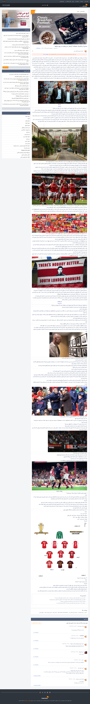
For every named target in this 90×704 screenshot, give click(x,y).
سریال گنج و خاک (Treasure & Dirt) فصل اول (20, 98)
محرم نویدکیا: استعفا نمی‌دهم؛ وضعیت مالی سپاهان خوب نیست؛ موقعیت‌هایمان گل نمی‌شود (16, 53)
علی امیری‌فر (81, 651)
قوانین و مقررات (27, 700)
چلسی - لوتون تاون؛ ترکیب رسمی (22, 33)
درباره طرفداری (62, 1)
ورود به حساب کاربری (36, 623)
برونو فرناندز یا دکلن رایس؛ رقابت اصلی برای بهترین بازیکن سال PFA (15, 91)
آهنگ (29, 118)
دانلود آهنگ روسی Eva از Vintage (22, 96)
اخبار (78, 11)
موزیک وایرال (27, 125)
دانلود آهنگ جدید (26, 136)
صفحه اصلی (44, 5)
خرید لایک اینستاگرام (26, 127)
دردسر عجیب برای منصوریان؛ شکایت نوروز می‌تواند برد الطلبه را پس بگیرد (15, 60)
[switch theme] (4, 1)
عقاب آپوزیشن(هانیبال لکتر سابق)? (77, 643)
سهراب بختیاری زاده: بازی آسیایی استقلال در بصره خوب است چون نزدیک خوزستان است (16, 57)
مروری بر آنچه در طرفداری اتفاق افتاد (21, 76)
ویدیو (73, 1)
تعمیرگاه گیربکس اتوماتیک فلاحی (23, 152)
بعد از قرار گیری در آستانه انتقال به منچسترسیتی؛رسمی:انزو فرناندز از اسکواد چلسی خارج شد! (15, 105)
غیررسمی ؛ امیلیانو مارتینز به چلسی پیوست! (20, 93)
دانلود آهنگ (27, 116)
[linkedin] (47, 692)
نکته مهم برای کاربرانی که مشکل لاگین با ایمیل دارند (18, 74)
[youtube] (45, 692)
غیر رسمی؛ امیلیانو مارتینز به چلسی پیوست (20, 44)
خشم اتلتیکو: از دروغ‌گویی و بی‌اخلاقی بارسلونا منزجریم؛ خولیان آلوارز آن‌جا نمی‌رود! (15, 42)
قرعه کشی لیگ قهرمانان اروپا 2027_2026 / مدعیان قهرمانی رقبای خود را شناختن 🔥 (16, 101)
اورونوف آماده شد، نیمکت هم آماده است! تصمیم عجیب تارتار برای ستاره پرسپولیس (16, 36)
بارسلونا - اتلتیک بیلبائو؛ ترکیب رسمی (21, 50)
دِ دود (83, 660)
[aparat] (50, 692)
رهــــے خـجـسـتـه (81, 626)
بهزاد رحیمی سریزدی (80, 679)
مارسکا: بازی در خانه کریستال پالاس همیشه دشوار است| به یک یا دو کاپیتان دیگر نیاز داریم (15, 83)
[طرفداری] (73, 5)
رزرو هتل (28, 132)
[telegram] (42, 692)
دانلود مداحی (27, 141)
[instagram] (40, 692)
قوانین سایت (45, 54)
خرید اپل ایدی (27, 134)
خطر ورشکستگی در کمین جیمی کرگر (21, 85)
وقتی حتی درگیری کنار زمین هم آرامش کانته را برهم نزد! (18, 39)
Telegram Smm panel (25, 150)
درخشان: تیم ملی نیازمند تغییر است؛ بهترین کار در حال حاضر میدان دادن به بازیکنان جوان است (15, 64)
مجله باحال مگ (27, 148)
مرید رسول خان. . (80, 668)
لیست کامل (5, 67)
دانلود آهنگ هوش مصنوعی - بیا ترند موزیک (21, 145)
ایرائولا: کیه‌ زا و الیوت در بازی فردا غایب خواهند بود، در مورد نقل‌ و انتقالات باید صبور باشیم (16, 89)
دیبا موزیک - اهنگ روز (25, 130)
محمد (59, 106)
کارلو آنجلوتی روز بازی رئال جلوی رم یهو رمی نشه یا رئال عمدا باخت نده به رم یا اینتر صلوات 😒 (16, 79)
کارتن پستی (27, 143)
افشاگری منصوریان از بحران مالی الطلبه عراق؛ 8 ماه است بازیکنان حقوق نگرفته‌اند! (16, 47)
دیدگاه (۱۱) (38, 48)
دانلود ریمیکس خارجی (26, 154)
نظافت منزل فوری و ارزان (25, 157)
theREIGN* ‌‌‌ (81, 635)
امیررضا (59, 303)
